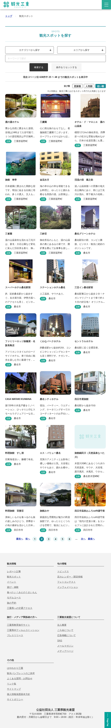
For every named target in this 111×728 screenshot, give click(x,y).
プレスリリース (15, 635)
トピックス (63, 571)
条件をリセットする (66, 67)
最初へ (19, 538)
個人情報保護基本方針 (18, 694)
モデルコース (14, 597)
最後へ (91, 538)
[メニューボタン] (106, 4)
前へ (27, 538)
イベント (11, 582)
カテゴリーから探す (29, 50)
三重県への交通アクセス (19, 608)
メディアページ (65, 651)
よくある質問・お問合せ (19, 678)
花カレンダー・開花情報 (70, 576)
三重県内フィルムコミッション (23, 630)
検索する (38, 67)
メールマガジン (65, 646)
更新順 (77, 86)
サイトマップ (14, 689)
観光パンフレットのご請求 (21, 673)
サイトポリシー (15, 699)
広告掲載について (66, 635)
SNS (59, 640)
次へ (83, 538)
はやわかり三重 (15, 668)
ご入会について (65, 630)
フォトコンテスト (66, 582)
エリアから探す (81, 50)
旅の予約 (11, 603)
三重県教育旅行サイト (18, 625)
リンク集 (11, 684)
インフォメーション (67, 587)
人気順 (89, 86)
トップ (8, 16)
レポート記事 (14, 571)
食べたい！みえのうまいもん (22, 592)
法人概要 (61, 625)
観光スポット (14, 576)
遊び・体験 (12, 587)
